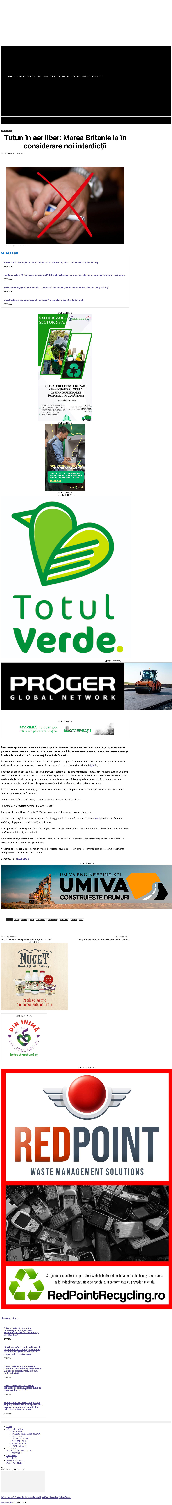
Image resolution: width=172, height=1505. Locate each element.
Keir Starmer (40, 920)
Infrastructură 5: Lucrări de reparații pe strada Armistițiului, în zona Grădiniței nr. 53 (43, 300)
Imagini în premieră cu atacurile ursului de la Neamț (103, 939)
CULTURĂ (17, 1436)
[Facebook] (107, 94)
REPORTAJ (17, 1453)
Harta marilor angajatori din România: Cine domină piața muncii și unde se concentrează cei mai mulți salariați (56, 287)
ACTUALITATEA (6, 131)
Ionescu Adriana (8, 1503)
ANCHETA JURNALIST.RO (19, 1451)
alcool (16, 920)
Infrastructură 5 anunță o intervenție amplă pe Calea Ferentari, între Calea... (36, 1497)
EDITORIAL (12, 1448)
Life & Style (17, 1431)
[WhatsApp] (114, 160)
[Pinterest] (105, 160)
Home (9, 1426)
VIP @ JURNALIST (15, 1460)
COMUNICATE (19, 1446)
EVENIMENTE (19, 1443)
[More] (124, 160)
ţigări (92, 765)
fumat (32, 920)
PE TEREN (11, 1458)
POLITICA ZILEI (14, 1463)
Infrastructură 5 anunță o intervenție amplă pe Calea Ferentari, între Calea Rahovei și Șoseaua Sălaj (51, 262)
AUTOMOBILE (19, 1441)
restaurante (64, 920)
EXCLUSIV (11, 1455)
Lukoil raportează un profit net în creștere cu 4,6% (26, 939)
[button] (117, 100)
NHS (97, 818)
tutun (81, 920)
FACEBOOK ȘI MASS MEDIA (26, 1434)
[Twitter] (112, 94)
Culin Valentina (9, 153)
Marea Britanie (52, 920)
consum (24, 920)
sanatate (74, 920)
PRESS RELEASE (20, 1439)
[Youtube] (117, 94)
